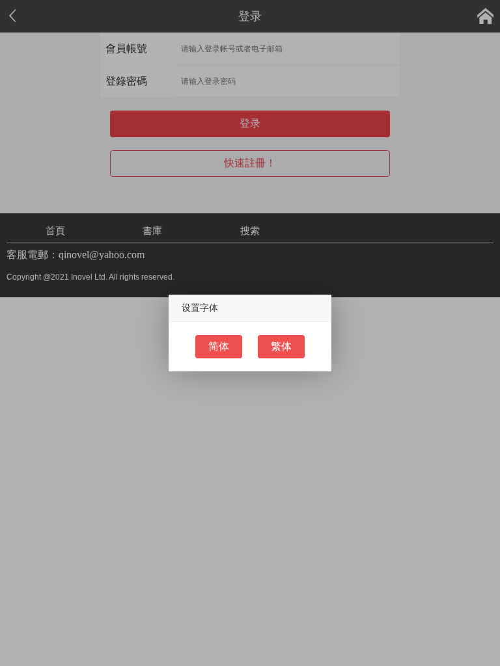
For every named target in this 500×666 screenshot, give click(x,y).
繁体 (281, 346)
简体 (218, 346)
